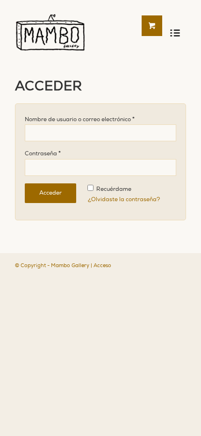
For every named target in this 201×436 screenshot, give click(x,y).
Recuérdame (113, 189)
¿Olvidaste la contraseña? (124, 199)
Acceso (102, 265)
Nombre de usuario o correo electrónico (80, 119)
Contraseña (43, 153)
